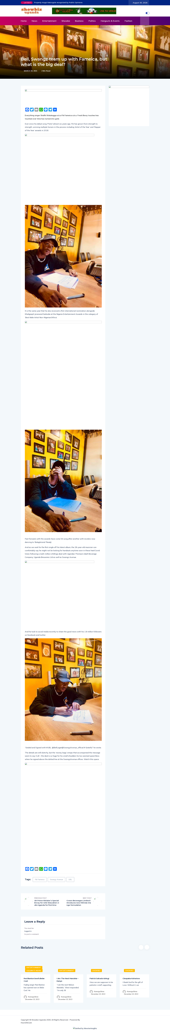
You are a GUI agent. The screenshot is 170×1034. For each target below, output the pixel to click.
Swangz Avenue (56, 879)
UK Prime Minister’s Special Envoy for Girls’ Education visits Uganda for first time (46, 902)
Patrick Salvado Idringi (99, 978)
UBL (70, 879)
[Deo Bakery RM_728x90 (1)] (63, 97)
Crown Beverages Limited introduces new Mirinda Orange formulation (78, 902)
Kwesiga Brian (33, 997)
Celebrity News (33, 970)
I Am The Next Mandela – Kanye (67, 979)
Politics (92, 21)
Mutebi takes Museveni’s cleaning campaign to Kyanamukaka (60, 3)
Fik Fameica (39, 879)
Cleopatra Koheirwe (131, 978)
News (34, 21)
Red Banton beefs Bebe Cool (34, 979)
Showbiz (66, 21)
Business (79, 21)
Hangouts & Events (110, 21)
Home (24, 21)
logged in (28, 931)
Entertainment (49, 21)
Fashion (128, 21)
